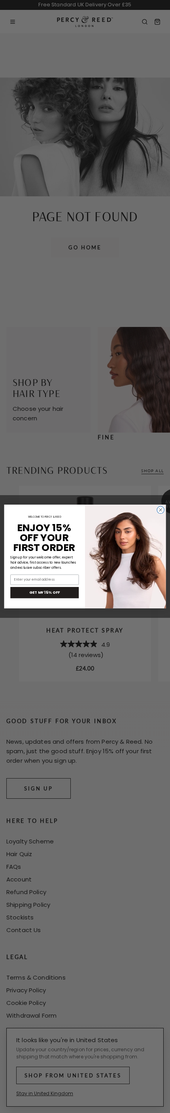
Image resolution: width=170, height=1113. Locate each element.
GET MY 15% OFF (44, 592)
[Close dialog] (160, 509)
